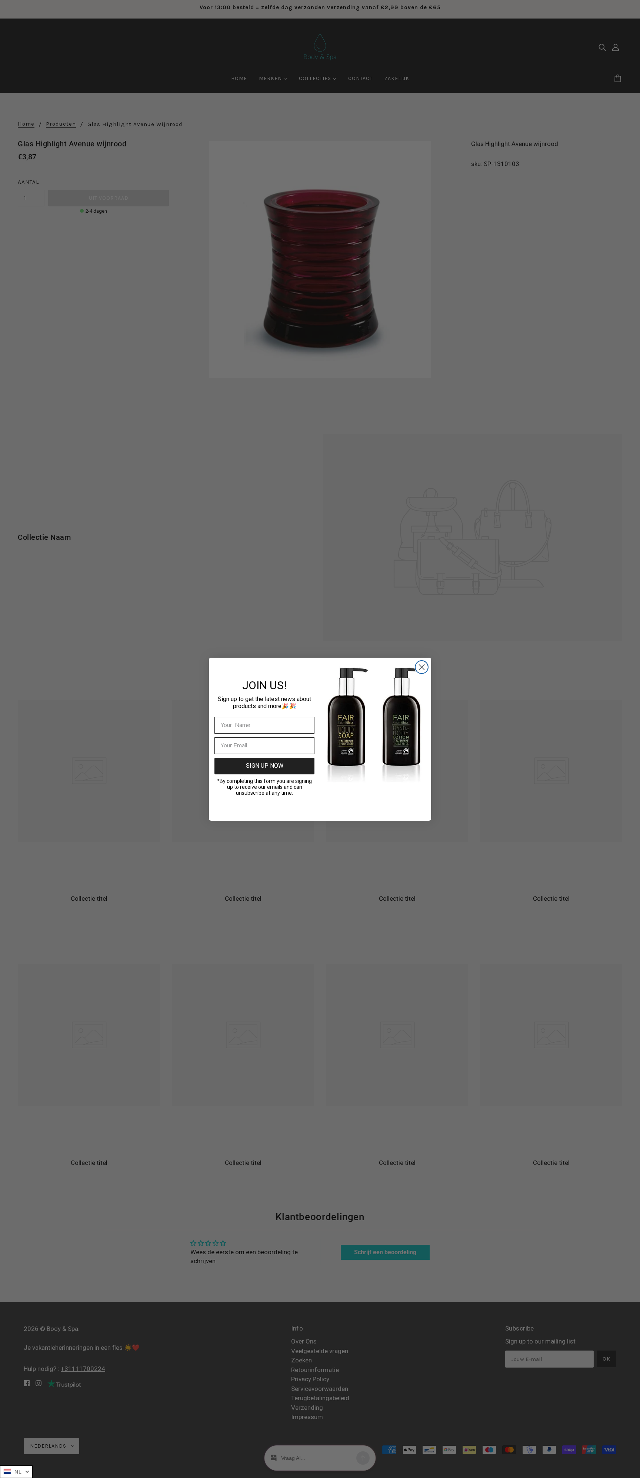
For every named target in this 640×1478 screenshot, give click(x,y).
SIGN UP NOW (264, 765)
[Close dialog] (421, 667)
